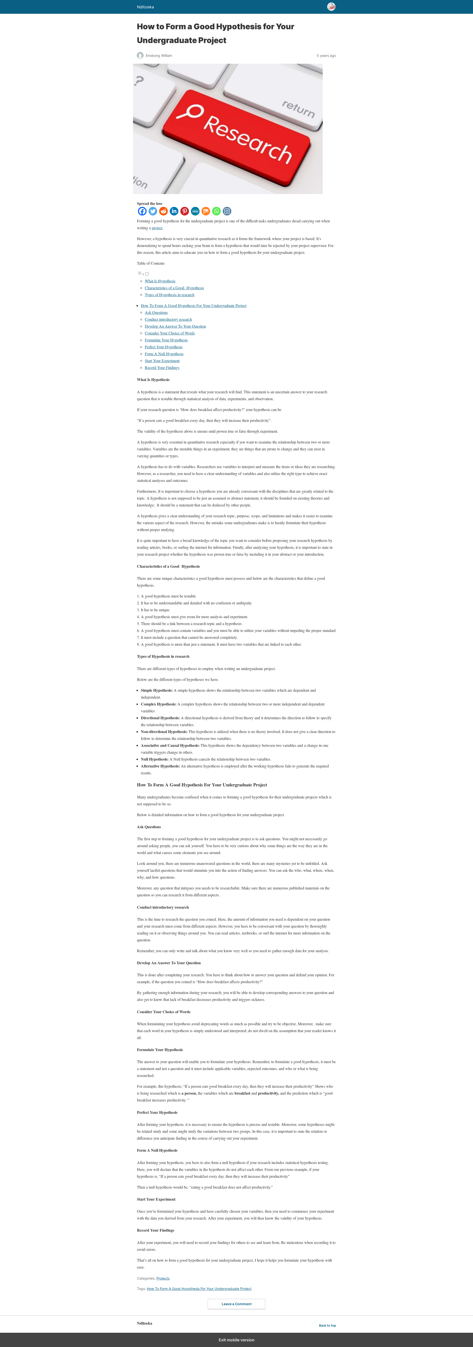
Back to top (327, 1325)
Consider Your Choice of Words (170, 333)
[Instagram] (227, 213)
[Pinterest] (184, 213)
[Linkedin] (174, 213)
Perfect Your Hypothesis (164, 346)
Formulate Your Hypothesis (166, 339)
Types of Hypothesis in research (169, 294)
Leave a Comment (237, 1304)
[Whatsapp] (216, 213)
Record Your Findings (162, 367)
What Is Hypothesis (160, 280)
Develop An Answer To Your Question (175, 326)
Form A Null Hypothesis (164, 353)
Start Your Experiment (162, 360)
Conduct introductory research (168, 319)
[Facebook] (142, 213)
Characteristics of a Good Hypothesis (174, 287)
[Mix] (206, 213)
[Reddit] (163, 213)
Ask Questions (156, 312)
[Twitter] (153, 213)
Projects (162, 1278)
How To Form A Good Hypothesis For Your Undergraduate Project (193, 305)
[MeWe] (195, 213)
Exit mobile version (236, 1339)
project (157, 227)
